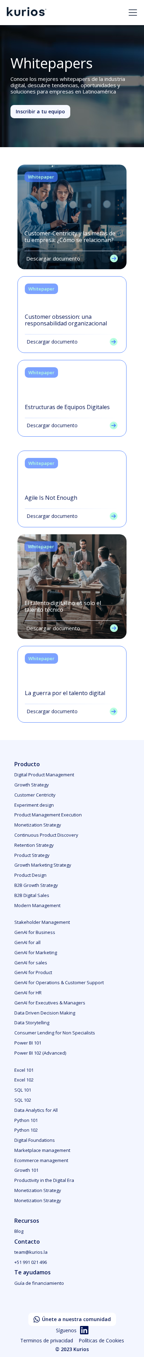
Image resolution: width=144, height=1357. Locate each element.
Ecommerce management (41, 1160)
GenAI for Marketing (35, 952)
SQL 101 (22, 1090)
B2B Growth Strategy (36, 885)
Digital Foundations (34, 1140)
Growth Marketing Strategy (42, 865)
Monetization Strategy (37, 825)
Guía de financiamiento (39, 1283)
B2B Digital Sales (31, 895)
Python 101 (26, 1120)
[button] (131, 12)
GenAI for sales (30, 962)
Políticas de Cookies (101, 1340)
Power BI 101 (27, 1043)
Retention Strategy (34, 845)
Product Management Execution (48, 815)
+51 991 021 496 (30, 1262)
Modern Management (37, 905)
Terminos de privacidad (46, 1340)
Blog (18, 1231)
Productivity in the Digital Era (44, 1180)
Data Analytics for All (36, 1110)
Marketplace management (42, 1150)
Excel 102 (24, 1080)
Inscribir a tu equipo (40, 111)
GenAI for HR (28, 992)
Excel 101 (24, 1070)
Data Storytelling (31, 1022)
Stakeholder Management (42, 922)
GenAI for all (27, 942)
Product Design (30, 875)
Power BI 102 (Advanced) (40, 1053)
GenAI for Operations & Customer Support (59, 982)
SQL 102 (22, 1100)
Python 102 (26, 1130)
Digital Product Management (44, 774)
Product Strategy (32, 855)
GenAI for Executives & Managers (49, 1003)
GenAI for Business (34, 932)
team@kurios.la (31, 1252)
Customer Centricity (35, 795)
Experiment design (34, 805)
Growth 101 (26, 1170)
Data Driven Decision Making (44, 1013)
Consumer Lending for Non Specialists (54, 1033)
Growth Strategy (31, 785)
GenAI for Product (33, 972)
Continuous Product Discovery (46, 835)
